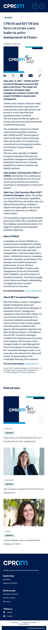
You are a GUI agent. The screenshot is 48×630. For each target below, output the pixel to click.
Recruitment (6, 579)
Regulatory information (10, 583)
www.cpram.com (33, 291)
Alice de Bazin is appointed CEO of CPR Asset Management (23, 490)
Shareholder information (10, 594)
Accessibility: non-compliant (29, 622)
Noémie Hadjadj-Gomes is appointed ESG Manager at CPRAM (21, 541)
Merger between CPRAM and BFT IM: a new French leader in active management (22, 439)
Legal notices (15, 622)
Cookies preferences (24, 623)
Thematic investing (9, 597)
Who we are (6, 601)
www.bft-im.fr (32, 363)
